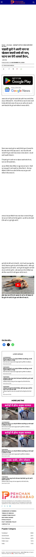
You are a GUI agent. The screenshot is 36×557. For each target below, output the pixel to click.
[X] (13, 69)
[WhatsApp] (21, 69)
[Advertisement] (18, 23)
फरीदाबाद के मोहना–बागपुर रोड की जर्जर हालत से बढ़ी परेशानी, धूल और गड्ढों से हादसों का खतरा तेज (18, 379)
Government (7, 357)
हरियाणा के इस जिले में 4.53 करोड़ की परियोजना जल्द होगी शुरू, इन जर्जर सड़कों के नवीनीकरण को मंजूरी (17, 359)
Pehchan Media (9, 65)
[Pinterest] (17, 69)
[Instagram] (5, 506)
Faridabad (6, 367)
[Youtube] (10, 506)
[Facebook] (9, 69)
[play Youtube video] (18, 285)
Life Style (9, 45)
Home (3, 45)
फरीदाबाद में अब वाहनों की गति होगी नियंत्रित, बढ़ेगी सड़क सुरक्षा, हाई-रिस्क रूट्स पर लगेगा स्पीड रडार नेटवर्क (17, 388)
